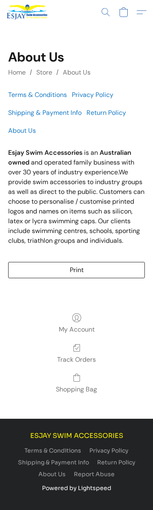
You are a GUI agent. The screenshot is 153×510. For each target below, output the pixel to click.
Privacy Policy (92, 94)
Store (44, 72)
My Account (77, 329)
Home (17, 72)
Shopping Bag (76, 389)
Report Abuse (94, 474)
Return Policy (106, 112)
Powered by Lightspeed (76, 488)
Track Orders (76, 359)
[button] (28, 12)
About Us (77, 72)
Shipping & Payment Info (45, 112)
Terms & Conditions (37, 94)
